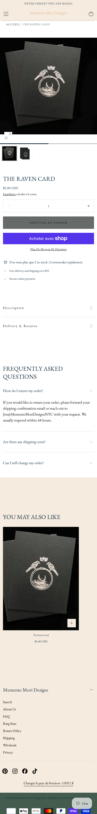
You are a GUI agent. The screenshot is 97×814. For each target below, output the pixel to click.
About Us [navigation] (9, 709)
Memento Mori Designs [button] (25, 690)
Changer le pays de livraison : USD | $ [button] (48, 783)
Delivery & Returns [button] (20, 326)
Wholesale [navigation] (9, 745)
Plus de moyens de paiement (48, 249)
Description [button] (13, 308)
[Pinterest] (4, 771)
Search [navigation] (7, 702)
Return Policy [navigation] (12, 730)
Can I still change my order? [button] (23, 462)
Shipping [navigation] (9, 738)
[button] (6, 14)
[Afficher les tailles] (71, 623)
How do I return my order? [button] (23, 390)
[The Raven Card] (41, 578)
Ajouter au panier (49, 223)
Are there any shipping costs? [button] (24, 441)
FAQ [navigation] (6, 716)
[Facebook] (24, 771)
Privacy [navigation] (8, 752)
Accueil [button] (13, 24)
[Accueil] (48, 14)
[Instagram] (14, 771)
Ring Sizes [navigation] (9, 723)
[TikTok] (34, 771)
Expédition (9, 194)
